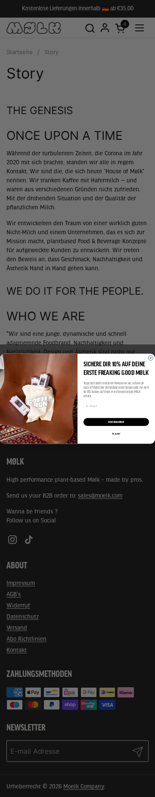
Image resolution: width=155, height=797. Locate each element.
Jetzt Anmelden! (116, 421)
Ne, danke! (116, 433)
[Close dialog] (150, 358)
